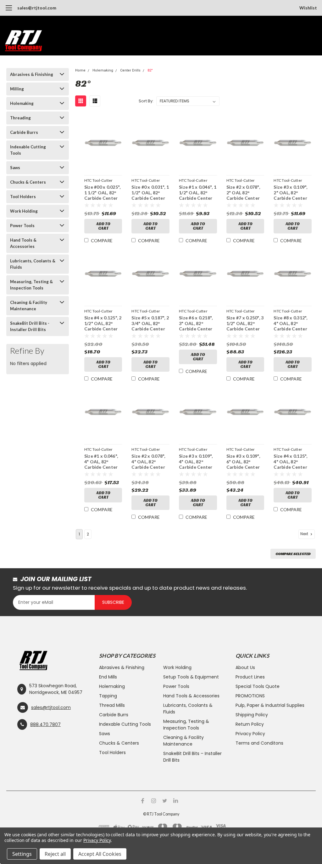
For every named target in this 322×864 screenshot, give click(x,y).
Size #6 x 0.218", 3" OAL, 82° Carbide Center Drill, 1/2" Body (196, 323)
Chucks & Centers (28, 182)
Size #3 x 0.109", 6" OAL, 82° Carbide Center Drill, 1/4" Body (243, 462)
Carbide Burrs (24, 132)
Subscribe (113, 602)
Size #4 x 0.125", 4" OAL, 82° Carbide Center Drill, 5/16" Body (291, 462)
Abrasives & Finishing (31, 74)
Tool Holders (23, 196)
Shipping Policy (252, 715)
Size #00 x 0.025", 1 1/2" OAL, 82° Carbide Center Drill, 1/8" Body (102, 193)
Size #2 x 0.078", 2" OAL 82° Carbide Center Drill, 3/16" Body (243, 193)
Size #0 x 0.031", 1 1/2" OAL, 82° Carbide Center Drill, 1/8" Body (150, 193)
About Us (245, 667)
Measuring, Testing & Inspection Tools (31, 284)
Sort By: (146, 101)
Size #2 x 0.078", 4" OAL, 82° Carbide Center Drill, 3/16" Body (148, 462)
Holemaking (22, 103)
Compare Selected (293, 553)
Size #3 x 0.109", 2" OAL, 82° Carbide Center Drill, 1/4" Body (290, 193)
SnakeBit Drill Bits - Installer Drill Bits (29, 326)
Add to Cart (103, 226)
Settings (22, 853)
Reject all (55, 853)
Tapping (108, 696)
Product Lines (250, 677)
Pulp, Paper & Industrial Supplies (270, 705)
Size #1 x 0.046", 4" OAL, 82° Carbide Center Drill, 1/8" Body (101, 462)
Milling (17, 88)
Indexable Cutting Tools (28, 150)
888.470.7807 (45, 724)
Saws (15, 167)
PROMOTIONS (250, 696)
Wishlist (308, 7)
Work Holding (24, 211)
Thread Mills (112, 705)
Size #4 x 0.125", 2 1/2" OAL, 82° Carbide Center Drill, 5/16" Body (103, 323)
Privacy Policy (250, 733)
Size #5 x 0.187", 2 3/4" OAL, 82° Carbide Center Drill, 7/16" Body (150, 323)
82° (150, 70)
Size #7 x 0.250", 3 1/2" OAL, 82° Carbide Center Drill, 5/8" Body (245, 323)
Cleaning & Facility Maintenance (28, 305)
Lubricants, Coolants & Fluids (32, 264)
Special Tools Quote (258, 686)
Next (304, 534)
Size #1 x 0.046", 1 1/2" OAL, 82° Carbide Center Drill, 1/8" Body (197, 193)
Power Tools (22, 225)
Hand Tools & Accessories (23, 243)
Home (80, 70)
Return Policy (250, 724)
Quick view (103, 144)
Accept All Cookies (99, 853)
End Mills (108, 677)
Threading (20, 117)
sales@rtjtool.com (36, 7)
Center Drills (130, 70)
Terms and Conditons (259, 743)
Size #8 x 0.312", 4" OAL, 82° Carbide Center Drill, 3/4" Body (290, 323)
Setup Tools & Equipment (191, 677)
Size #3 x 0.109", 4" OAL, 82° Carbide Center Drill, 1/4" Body (196, 462)
